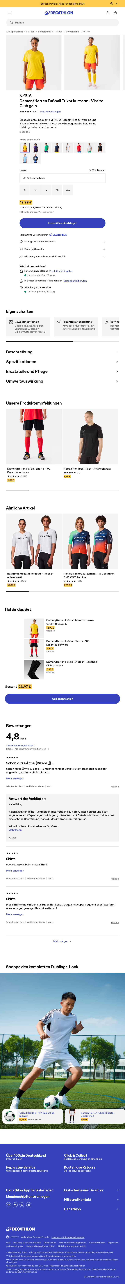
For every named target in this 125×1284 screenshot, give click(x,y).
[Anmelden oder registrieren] (108, 12)
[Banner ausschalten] (111, 3)
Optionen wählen (62, 698)
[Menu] (9, 12)
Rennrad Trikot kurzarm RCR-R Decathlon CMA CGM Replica (89, 575)
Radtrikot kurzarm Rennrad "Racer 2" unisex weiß (30, 575)
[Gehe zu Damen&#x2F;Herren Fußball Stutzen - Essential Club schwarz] (34, 669)
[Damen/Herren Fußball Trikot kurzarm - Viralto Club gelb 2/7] (92, 62)
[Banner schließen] (116, 3)
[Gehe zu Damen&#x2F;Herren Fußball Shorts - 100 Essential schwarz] (34, 649)
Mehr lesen (15, 829)
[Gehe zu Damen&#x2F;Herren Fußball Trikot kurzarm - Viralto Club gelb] (34, 628)
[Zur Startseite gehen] (59, 13)
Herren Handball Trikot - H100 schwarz (87, 468)
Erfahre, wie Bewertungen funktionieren (26, 749)
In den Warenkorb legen (62, 223)
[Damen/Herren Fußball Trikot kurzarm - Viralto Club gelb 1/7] (33, 62)
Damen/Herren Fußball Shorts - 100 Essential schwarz (29, 470)
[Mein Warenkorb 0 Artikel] (115, 12)
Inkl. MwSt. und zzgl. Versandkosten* (37, 212)
